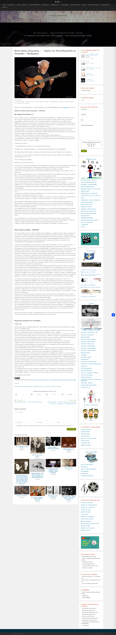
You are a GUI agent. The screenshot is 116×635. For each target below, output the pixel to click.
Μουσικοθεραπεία (85, 471)
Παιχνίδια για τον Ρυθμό (86, 206)
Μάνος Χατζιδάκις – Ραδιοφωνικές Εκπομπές (53, 448)
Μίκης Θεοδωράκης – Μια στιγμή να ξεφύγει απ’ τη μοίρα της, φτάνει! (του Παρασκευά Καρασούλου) (37, 475)
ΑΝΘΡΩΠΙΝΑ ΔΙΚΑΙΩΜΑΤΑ (87, 217)
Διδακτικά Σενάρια (85, 191)
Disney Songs (84, 366)
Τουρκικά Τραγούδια (85, 442)
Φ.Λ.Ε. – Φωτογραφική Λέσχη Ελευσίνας (90, 583)
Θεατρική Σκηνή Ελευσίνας (87, 561)
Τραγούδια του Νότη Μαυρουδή (88, 346)
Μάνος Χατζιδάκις (20, 386)
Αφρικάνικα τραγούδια (86, 445)
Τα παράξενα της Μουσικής (87, 475)
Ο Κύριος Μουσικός (58, 15)
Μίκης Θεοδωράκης (28, 386)
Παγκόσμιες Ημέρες (85, 215)
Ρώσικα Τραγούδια (85, 440)
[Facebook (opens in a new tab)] (56, 2)
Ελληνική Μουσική (105, 4)
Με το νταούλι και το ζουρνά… (37, 455)
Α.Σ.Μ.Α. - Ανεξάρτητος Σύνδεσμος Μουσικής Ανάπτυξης (90, 559)
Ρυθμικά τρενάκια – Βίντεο (87, 204)
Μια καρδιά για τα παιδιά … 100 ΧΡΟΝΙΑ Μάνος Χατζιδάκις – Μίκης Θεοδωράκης (53, 470)
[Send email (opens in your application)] (60, 2)
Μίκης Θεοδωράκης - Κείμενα (56, 101)
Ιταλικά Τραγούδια (85, 436)
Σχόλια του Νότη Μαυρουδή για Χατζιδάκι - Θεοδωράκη (50, 386)
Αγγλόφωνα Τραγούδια (86, 429)
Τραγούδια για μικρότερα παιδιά (88, 350)
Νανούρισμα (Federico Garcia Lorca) (93, 67)
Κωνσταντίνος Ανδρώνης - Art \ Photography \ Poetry (91, 577)
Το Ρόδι (87, 61)
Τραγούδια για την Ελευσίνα (87, 334)
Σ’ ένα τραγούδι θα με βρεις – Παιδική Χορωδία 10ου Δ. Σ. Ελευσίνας (92, 55)
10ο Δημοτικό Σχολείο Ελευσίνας (88, 563)
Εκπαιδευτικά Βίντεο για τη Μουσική (89, 193)
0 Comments (19, 103)
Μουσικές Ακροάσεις (75, 4)
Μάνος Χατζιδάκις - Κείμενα (42, 101)
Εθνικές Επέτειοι (65, 4)
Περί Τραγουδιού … (85, 473)
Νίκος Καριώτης (85, 595)
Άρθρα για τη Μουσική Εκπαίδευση (88, 469)
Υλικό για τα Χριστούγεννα (87, 222)
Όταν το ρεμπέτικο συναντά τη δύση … (22, 447)
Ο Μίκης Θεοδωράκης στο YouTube (69, 449)
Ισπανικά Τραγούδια (85, 433)
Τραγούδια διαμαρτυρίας (86, 370)
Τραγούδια (84, 4)
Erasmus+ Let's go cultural (87, 567)
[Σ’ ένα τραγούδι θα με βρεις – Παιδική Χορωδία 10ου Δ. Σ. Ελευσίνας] (83, 56)
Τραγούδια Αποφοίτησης (86, 368)
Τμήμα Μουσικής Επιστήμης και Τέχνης (90, 612)
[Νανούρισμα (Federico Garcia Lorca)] (83, 68)
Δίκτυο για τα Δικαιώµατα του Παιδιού (89, 372)
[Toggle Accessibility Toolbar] (113, 315)
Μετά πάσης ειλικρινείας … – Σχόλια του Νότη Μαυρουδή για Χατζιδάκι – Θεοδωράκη (71, 35)
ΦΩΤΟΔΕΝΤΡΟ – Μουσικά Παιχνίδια (89, 184)
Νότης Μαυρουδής (69, 101)
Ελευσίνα (4, 7)
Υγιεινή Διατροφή (85, 359)
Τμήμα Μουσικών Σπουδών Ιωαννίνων (89, 620)
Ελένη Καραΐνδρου (68, 467)
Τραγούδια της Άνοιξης (86, 357)
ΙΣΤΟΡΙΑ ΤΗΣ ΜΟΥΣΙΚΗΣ (34, 4)
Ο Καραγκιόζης (84, 224)
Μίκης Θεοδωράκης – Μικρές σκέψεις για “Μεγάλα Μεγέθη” (68, 498)
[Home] (24, 35)
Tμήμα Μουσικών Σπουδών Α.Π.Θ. (88, 610)
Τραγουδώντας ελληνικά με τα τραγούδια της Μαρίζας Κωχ (91, 380)
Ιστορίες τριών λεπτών (22, 495)
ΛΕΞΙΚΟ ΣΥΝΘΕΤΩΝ (86, 597)
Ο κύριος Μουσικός (11, 4)
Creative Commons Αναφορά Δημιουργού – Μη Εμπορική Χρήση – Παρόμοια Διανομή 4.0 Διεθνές (54, 379)
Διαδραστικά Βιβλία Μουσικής (87, 186)
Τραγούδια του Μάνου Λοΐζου (87, 343)
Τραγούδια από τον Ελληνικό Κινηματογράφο (91, 363)
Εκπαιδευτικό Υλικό (55, 4)
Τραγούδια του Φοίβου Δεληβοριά (88, 348)
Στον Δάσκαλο (89, 73)
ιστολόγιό (65, 107)
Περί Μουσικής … (85, 466)
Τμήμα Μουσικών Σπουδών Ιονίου (88, 614)
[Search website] (113, 9)
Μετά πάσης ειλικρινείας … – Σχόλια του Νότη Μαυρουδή (37, 499)
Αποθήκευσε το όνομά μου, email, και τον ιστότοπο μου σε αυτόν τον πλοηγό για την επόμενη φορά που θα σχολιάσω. (44, 425)
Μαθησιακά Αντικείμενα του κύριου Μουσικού (91, 188)
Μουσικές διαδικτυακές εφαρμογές (88, 182)
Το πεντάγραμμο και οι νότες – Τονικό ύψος (90, 195)
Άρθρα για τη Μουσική (21, 4)
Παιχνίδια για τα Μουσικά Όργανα (88, 208)
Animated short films (85, 525)
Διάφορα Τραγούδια (85, 337)
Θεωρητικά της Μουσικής (93, 4)
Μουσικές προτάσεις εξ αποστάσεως (89, 179)
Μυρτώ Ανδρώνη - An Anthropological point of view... (90, 580)
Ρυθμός (82, 197)
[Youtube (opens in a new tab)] (58, 2)
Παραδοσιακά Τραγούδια (86, 377)
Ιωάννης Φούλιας (85, 625)
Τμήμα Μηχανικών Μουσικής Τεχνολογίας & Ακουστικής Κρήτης (90, 622)
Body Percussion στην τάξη (87, 202)
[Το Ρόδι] (83, 62)
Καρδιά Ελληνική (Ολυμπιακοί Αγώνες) (89, 220)
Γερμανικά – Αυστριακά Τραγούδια (88, 438)
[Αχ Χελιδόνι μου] (83, 80)
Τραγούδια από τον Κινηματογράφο (89, 361)
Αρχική (4, 4)
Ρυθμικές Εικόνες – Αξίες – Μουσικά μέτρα (90, 200)
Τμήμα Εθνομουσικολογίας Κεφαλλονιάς (90, 618)
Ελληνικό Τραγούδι (30, 101)
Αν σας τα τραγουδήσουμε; (87, 375)
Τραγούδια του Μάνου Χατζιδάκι (88, 339)
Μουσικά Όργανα (45, 4)
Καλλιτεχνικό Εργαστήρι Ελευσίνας (89, 556)
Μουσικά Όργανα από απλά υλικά (88, 211)
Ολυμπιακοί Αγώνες (85, 387)
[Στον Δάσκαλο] (83, 74)
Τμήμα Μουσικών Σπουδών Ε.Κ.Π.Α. (89, 608)
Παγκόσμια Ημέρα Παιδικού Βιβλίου (89, 213)
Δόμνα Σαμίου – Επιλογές (86, 382)
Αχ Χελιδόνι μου (89, 79)
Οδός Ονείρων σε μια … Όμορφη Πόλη (53, 496)
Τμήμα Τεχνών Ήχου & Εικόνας (88, 616)
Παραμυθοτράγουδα (85, 352)
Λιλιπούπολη (84, 354)
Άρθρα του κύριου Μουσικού (87, 464)
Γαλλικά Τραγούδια (85, 431)
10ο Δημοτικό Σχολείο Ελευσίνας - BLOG (90, 565)
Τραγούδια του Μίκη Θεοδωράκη (88, 341)
